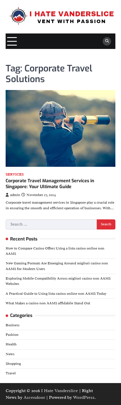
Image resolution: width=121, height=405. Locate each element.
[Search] (107, 41)
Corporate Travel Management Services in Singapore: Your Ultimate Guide (50, 184)
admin (15, 195)
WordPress (84, 397)
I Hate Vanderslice (59, 390)
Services (15, 174)
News (10, 354)
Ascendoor (34, 397)
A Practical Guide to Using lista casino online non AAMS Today (56, 293)
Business (12, 325)
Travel (11, 373)
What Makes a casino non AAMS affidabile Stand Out (48, 303)
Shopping (13, 363)
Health (11, 344)
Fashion (12, 334)
